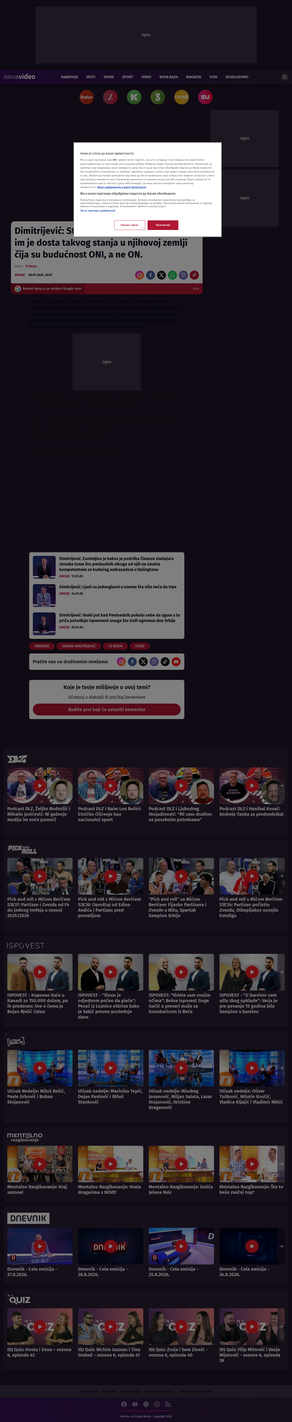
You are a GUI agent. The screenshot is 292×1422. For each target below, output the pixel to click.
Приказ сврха (129, 225)
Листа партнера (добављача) (97, 210)
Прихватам (163, 225)
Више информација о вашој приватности (121, 187)
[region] (147, 189)
